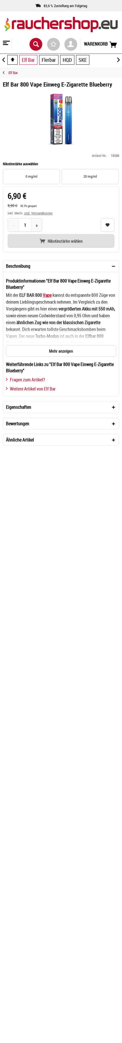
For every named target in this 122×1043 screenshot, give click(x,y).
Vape (47, 295)
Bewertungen (17, 423)
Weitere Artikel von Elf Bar (33, 389)
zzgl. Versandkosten (38, 213)
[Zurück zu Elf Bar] (6, 72)
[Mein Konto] (70, 44)
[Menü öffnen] (5, 43)
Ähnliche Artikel (20, 440)
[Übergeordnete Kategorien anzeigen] (12, 59)
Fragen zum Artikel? (27, 380)
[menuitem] (6, 43)
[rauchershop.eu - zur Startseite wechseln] (61, 28)
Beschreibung (18, 266)
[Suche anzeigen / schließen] (36, 44)
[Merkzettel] (53, 44)
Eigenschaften (18, 407)
